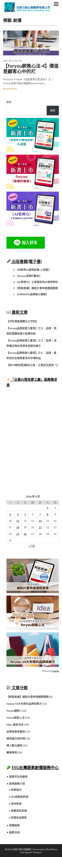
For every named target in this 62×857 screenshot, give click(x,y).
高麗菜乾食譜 (19, 810)
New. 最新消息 (14, 724)
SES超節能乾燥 (19, 796)
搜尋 (8, 101)
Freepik (55, 671)
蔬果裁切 (16, 789)
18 (17, 527)
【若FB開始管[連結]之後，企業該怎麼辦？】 (32, 365)
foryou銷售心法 (15, 717)
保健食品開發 (19, 817)
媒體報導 (14, 825)
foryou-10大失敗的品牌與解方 (24, 703)
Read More (10, 88)
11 (17, 520)
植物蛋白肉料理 (15, 738)
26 (25, 533)
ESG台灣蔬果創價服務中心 (35, 767)
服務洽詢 (14, 832)
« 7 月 (32, 545)
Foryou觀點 (13, 710)
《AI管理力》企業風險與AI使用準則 (37, 281)
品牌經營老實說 (15, 731)
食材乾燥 (16, 803)
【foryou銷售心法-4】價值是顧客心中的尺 (31, 68)
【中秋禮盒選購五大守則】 (22, 321)
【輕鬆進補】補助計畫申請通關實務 (27, 696)
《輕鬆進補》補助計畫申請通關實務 (37, 288)
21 (40, 527)
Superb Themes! (33, 852)
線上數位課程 (14, 745)
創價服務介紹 (17, 783)
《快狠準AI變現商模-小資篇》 (33, 269)
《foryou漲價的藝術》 (29, 275)
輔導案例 (11, 752)
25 (17, 533)
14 (40, 520)
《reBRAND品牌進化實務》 (32, 294)
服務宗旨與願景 (18, 776)
